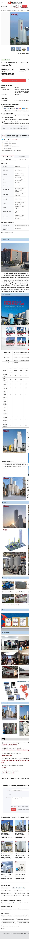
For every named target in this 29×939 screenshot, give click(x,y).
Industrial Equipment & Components (12, 10)
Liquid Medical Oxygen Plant (9, 922)
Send (13, 809)
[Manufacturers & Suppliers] (14, 2)
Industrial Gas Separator (8, 909)
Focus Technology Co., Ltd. (18, 933)
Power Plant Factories (7, 916)
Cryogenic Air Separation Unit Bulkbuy (11, 926)
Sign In (3, 150)
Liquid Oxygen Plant (18, 890)
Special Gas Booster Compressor (20, 895)
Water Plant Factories (20, 916)
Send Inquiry (14, 80)
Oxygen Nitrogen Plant (6, 890)
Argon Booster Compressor (7, 895)
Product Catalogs (21, 888)
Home (2, 10)
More (2, 928)
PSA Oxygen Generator (6, 893)
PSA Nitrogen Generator (19, 893)
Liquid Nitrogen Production (8, 919)
